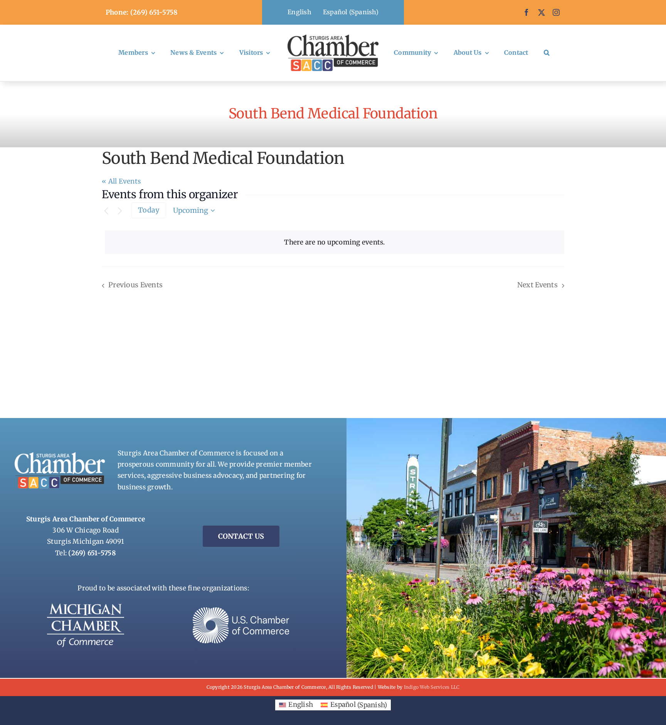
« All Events (121, 181)
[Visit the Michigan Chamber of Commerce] (85, 606)
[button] (546, 53)
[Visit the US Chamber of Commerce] (241, 610)
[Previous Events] (106, 211)
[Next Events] (119, 211)
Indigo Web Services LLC (432, 687)
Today (148, 210)
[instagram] (556, 12)
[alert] (334, 242)
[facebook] (526, 12)
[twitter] (541, 12)
